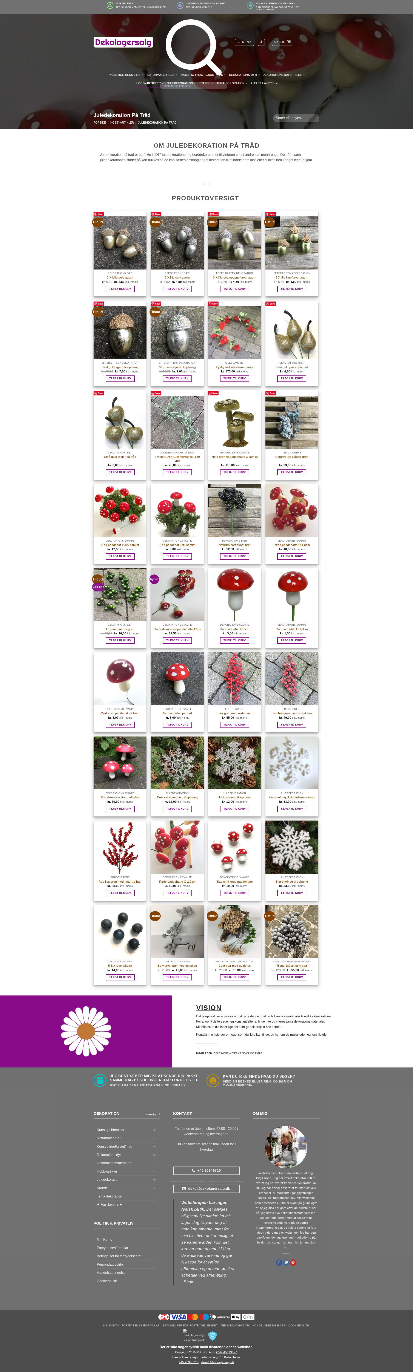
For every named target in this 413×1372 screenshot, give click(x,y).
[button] (244, 42)
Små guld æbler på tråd (120, 456)
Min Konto (104, 1239)
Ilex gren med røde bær (235, 713)
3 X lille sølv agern (177, 277)
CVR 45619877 (226, 1352)
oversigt (151, 1114)
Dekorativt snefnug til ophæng (177, 797)
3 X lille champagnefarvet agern (234, 277)
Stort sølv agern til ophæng (177, 367)
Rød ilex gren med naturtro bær (120, 881)
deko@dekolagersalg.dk (217, 1362)
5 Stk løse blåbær (120, 965)
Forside (100, 122)
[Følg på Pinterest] (293, 1262)
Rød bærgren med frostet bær (291, 713)
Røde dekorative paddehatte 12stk (177, 629)
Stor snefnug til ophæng (292, 881)
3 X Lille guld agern (120, 277)
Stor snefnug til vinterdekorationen (291, 797)
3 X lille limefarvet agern (292, 277)
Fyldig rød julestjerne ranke (234, 367)
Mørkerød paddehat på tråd (120, 713)
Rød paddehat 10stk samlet (120, 545)
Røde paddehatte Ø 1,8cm (292, 545)
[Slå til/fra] (154, 1129)
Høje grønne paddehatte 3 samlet (235, 456)
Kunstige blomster (125, 75)
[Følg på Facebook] (279, 1262)
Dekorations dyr (243, 75)
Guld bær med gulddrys (235, 965)
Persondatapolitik (110, 1264)
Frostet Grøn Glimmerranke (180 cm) (177, 458)
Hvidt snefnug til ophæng (234, 797)
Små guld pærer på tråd (292, 367)
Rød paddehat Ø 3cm (234, 629)
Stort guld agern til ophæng (120, 367)
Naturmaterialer (108, 1138)
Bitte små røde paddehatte (234, 881)
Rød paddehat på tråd (177, 713)
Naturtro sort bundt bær (235, 545)
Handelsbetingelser (112, 1272)
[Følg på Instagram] (286, 1262)
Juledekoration (108, 1179)
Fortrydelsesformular (112, 1248)
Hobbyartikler (148, 83)
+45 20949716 (189, 1362)
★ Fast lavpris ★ (264, 83)
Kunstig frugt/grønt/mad (114, 1146)
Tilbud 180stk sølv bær (291, 965)
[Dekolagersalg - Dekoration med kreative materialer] (124, 42)
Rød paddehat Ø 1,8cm (292, 629)
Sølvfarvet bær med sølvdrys (177, 965)
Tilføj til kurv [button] (120, 289)
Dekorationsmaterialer (282, 75)
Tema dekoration (109, 1196)
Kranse (102, 1188)
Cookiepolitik (107, 1281)
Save (100, 214)
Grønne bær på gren (120, 629)
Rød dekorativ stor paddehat (120, 797)
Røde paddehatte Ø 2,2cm (177, 881)
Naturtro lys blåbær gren (291, 456)
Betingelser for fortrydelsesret (119, 1256)
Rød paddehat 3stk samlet (177, 545)
